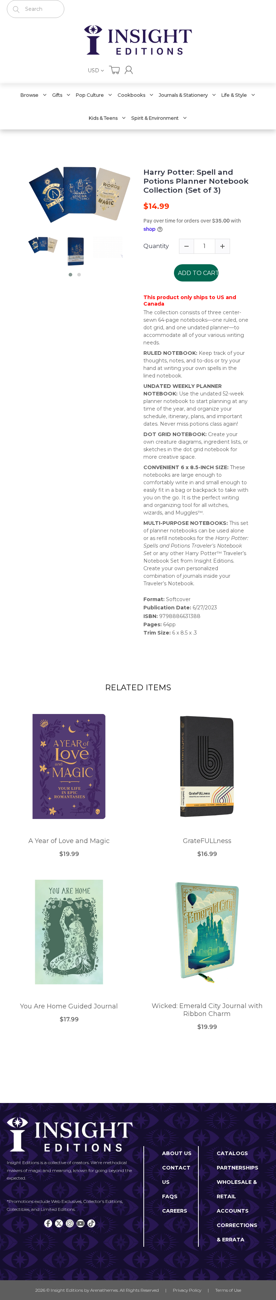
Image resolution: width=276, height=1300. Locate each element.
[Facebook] (48, 1223)
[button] (70, 274)
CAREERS (174, 1211)
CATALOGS (232, 1153)
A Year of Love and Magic (69, 841)
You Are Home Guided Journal (69, 1006)
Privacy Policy (187, 1290)
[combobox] (35, 9)
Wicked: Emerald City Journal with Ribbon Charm (207, 1010)
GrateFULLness (207, 841)
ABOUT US (177, 1153)
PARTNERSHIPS (237, 1167)
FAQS (170, 1196)
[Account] (129, 70)
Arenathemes (104, 1290)
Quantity (156, 246)
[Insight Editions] (138, 40)
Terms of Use (228, 1290)
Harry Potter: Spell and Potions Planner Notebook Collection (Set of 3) (196, 181)
